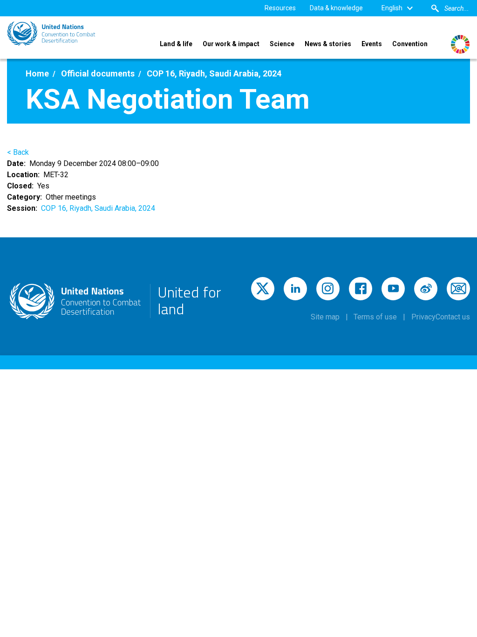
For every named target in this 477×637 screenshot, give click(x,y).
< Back (18, 152)
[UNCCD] (51, 33)
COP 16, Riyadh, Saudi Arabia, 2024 (98, 208)
